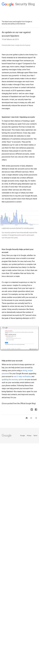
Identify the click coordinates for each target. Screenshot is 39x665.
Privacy (29, 435)
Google (22, 435)
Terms (35, 435)
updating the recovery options (13, 379)
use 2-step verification (22, 376)
